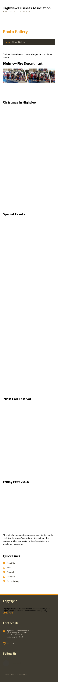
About (13, 675)
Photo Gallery (13, 581)
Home (7, 42)
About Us (11, 563)
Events (9, 567)
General (10, 572)
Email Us (10, 643)
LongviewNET (8, 612)
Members (11, 576)
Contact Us (22, 675)
